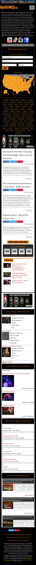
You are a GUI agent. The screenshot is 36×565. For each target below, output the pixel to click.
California (30, 99)
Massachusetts (14, 109)
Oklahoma (29, 116)
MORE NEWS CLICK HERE (18, 241)
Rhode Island (21, 118)
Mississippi (5, 111)
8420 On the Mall (14, 335)
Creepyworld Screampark (10, 436)
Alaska (11, 99)
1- (3, 426)
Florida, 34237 (15, 325)
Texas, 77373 (15, 355)
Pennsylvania (12, 118)
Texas (21, 121)
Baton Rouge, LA (12, 453)
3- (3, 441)
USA (13, 327)
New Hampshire (7, 114)
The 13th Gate (7, 451)
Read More (29, 178)
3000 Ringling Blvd (17, 320)
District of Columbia (28, 102)
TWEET (14, 161)
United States (13, 343)
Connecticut (12, 102)
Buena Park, (13, 338)
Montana (19, 111)
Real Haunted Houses (13, 540)
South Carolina (29, 118)
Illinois (26, 104)
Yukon (29, 130)
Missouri (12, 111)
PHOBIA (5, 467)
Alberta (32, 128)
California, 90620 (14, 340)
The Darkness (7, 428)
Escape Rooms (25, 540)
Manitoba (17, 128)
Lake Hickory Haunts (8, 391)
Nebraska (25, 111)
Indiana (31, 104)
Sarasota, (14, 323)
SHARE (7, 161)
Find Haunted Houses (10, 534)
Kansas (11, 106)
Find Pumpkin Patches (12, 537)
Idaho (21, 104)
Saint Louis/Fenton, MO (13, 438)
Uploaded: (18, 318)
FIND (5, 68)
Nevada (32, 111)
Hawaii (16, 104)
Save (18, 530)
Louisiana (24, 106)
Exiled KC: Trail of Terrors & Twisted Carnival (15, 373)
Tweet (12, 530)
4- (3, 449)
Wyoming (5, 125)
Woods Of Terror (7, 361)
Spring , (14, 353)
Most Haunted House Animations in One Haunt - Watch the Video (20, 275)
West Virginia (21, 123)
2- (3, 433)
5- (3, 456)
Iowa (6, 106)
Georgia (10, 104)
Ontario (10, 128)
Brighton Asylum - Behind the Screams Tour (19, 281)
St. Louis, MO (11, 461)
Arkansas (24, 99)
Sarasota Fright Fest (8, 315)
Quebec (5, 128)
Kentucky (17, 106)
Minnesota (29, 109)
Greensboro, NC (11, 446)
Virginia (6, 123)
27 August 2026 (6, 370)
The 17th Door (6, 331)
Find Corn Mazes (24, 537)
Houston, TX (10, 469)
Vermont (31, 121)
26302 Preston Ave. (17, 351)
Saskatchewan (24, 128)
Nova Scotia (21, 125)
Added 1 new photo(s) (28, 388)
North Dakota (17, 116)
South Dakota (6, 121)
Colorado (5, 102)
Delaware (20, 102)
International (18, 133)
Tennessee (14, 121)
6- (3, 464)
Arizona (17, 99)
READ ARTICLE (29, 495)
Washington (13, 123)
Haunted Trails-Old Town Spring (12, 346)
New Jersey (16, 114)
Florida (4, 104)
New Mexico (24, 114)
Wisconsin (29, 123)
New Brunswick (30, 125)
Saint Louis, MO (11, 430)
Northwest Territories (20, 130)
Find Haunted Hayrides (24, 534)
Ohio (23, 116)
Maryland (7, 109)
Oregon (5, 118)
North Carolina (8, 116)
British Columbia (9, 130)
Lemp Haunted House (9, 459)
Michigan (23, 109)
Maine (30, 106)
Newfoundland (12, 125)
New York (31, 114)
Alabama (6, 99)
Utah (26, 121)
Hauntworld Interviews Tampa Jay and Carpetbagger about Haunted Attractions (17, 155)
